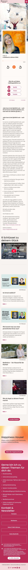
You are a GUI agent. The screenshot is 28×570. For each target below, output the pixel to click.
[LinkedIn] (17, 568)
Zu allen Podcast (14, 419)
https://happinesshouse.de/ (10, 229)
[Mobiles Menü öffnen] (26, 1)
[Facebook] (11, 568)
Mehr (4, 304)
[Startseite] (3, 2)
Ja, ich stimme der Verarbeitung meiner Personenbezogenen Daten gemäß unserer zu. (12, 545)
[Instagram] (8, 568)
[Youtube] (15, 568)
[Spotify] (19, 568)
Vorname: (14, 514)
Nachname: (14, 520)
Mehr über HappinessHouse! (14, 452)
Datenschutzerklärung (8, 546)
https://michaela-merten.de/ (13, 225)
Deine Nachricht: (14, 534)
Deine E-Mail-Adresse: (14, 527)
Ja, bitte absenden (14, 558)
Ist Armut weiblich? (9, 293)
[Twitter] (13, 568)
